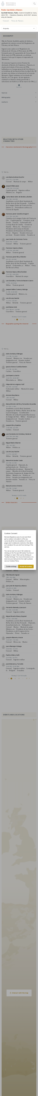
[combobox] (19, 28)
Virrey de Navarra (17, 21)
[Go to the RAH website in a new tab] (2, 3)
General (6, 21)
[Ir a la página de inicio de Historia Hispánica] (10, 3)
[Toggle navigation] (34, 3)
